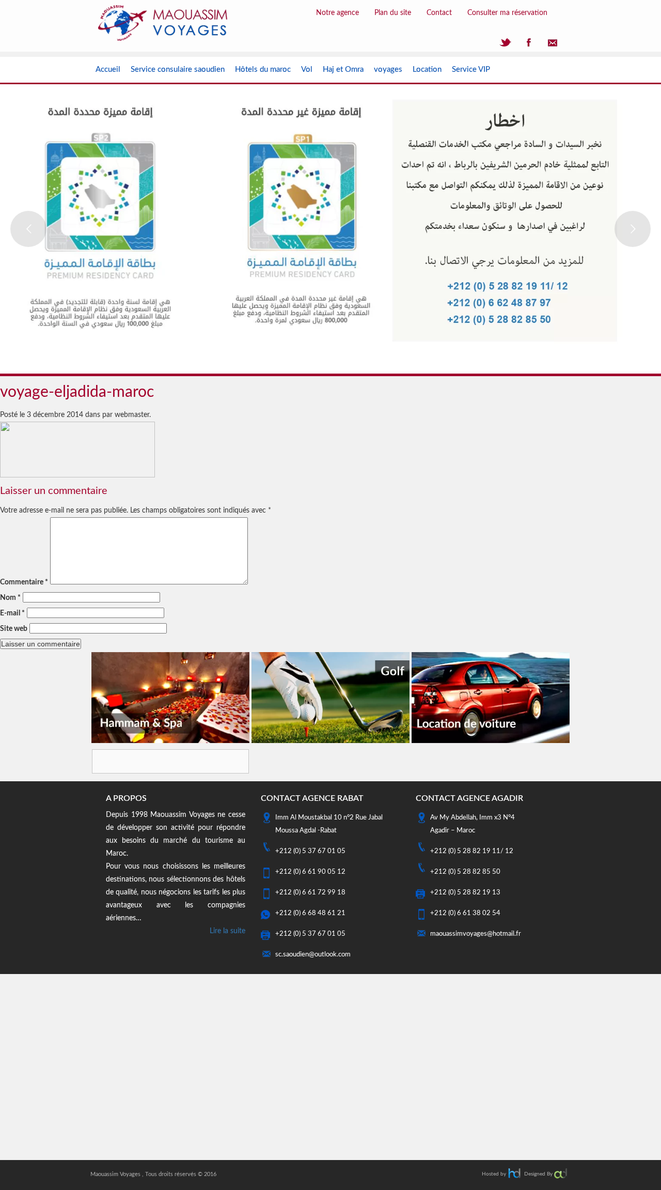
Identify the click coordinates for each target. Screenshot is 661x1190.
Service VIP (471, 69)
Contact (439, 13)
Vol (306, 69)
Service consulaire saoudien (178, 69)
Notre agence (337, 13)
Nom (10, 597)
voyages (388, 69)
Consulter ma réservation (507, 13)
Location (427, 69)
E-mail (12, 613)
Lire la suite (227, 931)
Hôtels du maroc (263, 69)
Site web (13, 628)
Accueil (108, 69)
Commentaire (24, 582)
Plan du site (392, 13)
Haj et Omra (343, 69)
